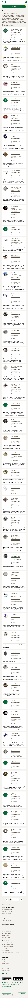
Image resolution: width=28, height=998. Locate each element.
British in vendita (6, 928)
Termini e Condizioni (7, 967)
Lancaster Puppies (6, 986)
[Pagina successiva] (21, 899)
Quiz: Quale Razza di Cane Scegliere (10, 952)
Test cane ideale (6, 970)
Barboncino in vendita (7, 911)
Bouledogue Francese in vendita (9, 917)
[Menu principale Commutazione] (2, 2)
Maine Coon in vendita (7, 926)
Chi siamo (4, 959)
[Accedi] (25, 2)
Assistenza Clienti (6, 963)
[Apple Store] (18, 979)
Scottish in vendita (6, 933)
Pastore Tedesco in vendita (8, 915)
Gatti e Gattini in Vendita (8, 924)
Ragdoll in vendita (6, 929)
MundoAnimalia (5, 984)
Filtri (20, 6)
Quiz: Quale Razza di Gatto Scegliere (11, 954)
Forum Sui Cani (5, 948)
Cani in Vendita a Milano (7, 942)
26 (17, 899)
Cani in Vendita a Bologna (8, 946)
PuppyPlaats (20, 982)
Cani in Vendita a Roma (7, 944)
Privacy (3, 961)
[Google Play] (6, 979)
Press (3, 965)
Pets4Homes (7, 982)
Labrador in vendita (6, 913)
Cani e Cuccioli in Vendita (8, 907)
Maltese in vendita (6, 920)
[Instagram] (5, 973)
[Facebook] (3, 973)
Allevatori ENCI (5, 968)
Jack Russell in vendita (7, 918)
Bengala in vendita (6, 931)
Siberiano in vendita (6, 937)
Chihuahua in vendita (7, 909)
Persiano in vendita (6, 935)
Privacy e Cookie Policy (6, 993)
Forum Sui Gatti (5, 950)
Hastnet (14, 982)
